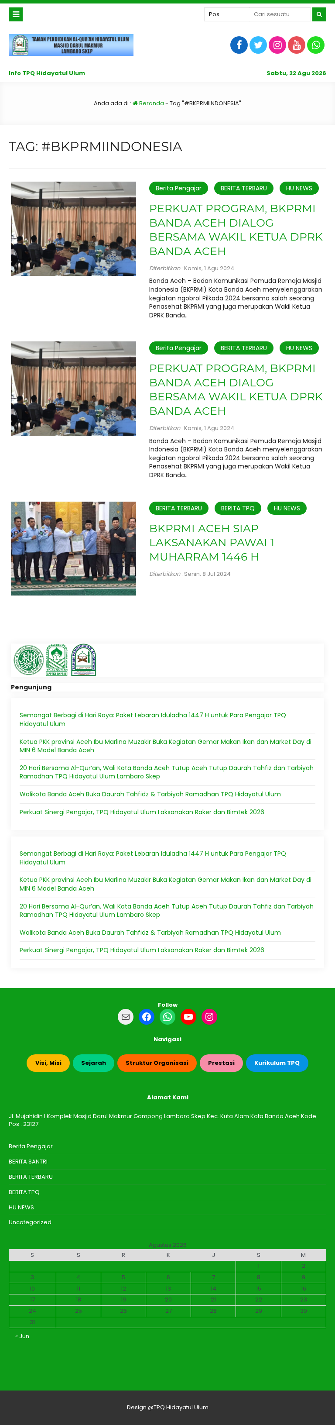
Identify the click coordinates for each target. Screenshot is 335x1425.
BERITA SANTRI (28, 1161)
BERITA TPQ (238, 508)
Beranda (151, 103)
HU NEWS (299, 188)
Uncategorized (30, 1222)
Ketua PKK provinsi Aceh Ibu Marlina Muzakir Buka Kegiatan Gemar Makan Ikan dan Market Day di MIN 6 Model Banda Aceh (165, 746)
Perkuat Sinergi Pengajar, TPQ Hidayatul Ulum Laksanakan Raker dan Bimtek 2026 (142, 812)
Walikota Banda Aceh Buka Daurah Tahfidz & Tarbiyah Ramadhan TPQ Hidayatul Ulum (150, 794)
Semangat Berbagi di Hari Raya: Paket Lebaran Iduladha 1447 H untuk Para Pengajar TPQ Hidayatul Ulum (153, 719)
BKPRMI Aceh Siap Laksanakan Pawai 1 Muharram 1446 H (211, 542)
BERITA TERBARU (244, 188)
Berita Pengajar (179, 188)
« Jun (22, 1336)
